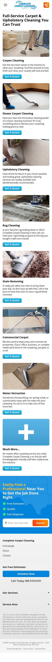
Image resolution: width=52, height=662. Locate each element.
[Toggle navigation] (5, 5)
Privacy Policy (40, 649)
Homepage (8, 545)
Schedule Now (26, 573)
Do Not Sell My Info (14, 649)
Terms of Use (28, 649)
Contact (7, 555)
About (6, 550)
